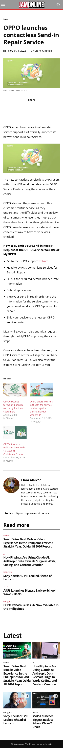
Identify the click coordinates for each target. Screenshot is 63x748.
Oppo (19, 513)
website (43, 261)
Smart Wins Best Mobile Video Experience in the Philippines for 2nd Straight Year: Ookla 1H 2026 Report (28, 542)
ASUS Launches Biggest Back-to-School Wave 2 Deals (29, 592)
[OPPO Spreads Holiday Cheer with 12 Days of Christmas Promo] (15, 432)
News (6, 19)
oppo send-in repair (37, 513)
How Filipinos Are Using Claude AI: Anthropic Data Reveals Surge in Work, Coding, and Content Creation (29, 561)
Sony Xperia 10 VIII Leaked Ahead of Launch (27, 577)
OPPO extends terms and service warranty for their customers (13, 406)
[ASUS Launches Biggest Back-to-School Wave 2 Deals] (46, 700)
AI (4, 553)
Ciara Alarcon (43, 50)
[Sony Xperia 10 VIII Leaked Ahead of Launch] (17, 700)
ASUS (6, 586)
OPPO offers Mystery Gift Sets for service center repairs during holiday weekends (41, 408)
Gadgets (7, 571)
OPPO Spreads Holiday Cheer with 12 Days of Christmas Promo (14, 449)
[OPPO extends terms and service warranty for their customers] (15, 389)
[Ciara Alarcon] (11, 491)
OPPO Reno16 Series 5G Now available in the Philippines (30, 607)
